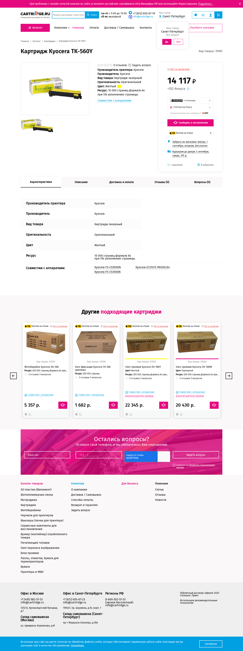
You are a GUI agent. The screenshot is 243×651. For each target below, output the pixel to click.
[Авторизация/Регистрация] (210, 15)
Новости (160, 500)
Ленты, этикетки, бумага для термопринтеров (40, 559)
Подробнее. (77, 645)
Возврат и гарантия (84, 505)
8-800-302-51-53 (115, 599)
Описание (81, 182)
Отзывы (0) (162, 182)
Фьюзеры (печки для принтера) (42, 520)
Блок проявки (30, 553)
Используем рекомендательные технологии (198, 601)
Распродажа (29, 500)
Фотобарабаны (31, 510)
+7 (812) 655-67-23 (74, 599)
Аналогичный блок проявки (139, 396)
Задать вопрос (80, 510)
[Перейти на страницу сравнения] (203, 15)
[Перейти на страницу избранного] (195, 15)
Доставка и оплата (121, 182)
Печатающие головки (35, 542)
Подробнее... (205, 3)
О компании (79, 489)
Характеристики (41, 182)
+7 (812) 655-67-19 (144, 13)
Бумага (25, 566)
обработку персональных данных (195, 466)
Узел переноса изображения (40, 548)
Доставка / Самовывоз (86, 494)
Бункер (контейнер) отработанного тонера (44, 535)
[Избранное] (26, 414)
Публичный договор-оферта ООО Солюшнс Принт (199, 594)
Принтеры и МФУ (32, 572)
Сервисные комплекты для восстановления (39, 527)
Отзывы (160, 494)
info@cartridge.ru (143, 16)
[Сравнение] (30, 414)
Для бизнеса (130, 483)
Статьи (159, 489)
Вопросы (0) (202, 182)
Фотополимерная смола (37, 494)
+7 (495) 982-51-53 (32, 599)
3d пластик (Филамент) (36, 489)
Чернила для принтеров (37, 515)
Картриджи (28, 505)
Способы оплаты (82, 500)
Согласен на (195, 466)
